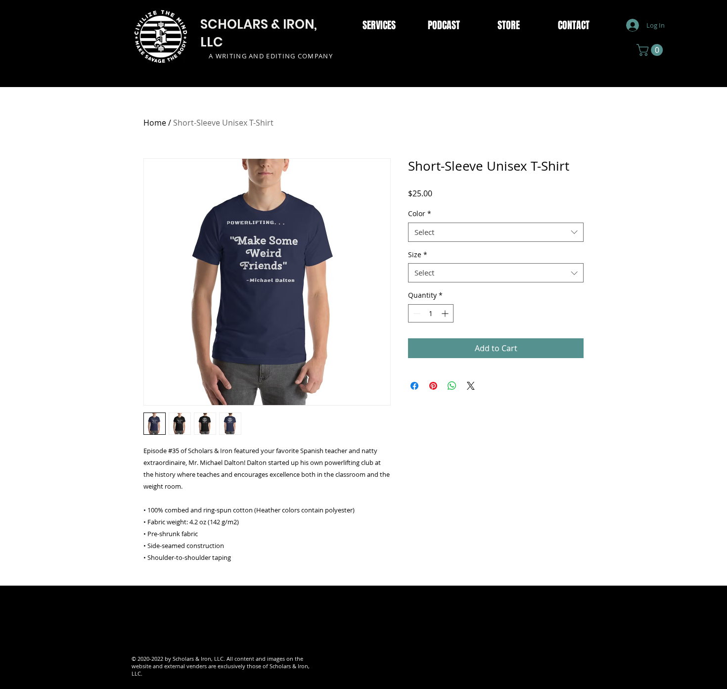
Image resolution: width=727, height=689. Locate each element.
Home (154, 122)
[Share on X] (471, 386)
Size (417, 254)
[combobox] (496, 232)
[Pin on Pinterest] (433, 386)
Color (419, 213)
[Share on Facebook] (414, 386)
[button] (651, 50)
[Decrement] (415, 313)
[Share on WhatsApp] (452, 386)
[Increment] (446, 313)
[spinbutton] (431, 313)
